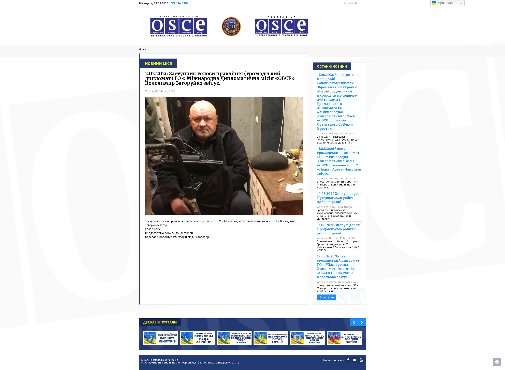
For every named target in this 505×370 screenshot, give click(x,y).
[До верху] (497, 362)
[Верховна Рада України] (197, 338)
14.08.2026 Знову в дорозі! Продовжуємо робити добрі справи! (339, 198)
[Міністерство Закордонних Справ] (234, 338)
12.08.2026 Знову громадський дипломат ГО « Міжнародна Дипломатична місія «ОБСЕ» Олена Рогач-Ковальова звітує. (338, 266)
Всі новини (326, 297)
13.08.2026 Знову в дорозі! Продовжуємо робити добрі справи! (339, 229)
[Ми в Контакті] (354, 360)
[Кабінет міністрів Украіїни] (160, 338)
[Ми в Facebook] (348, 360)
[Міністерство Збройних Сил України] (344, 338)
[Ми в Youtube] (361, 360)
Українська (444, 3)
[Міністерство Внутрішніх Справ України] (307, 338)
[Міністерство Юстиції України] (270, 338)
